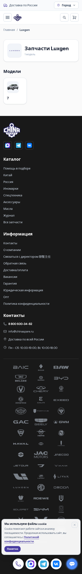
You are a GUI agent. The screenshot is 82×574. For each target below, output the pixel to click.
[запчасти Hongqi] (61, 444)
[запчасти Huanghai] (20, 455)
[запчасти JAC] (41, 455)
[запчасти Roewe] (41, 498)
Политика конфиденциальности (26, 304)
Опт (6, 297)
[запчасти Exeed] (61, 400)
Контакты (10, 243)
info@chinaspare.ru (21, 331)
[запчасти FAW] (20, 411)
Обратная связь (14, 263)
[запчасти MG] (41, 487)
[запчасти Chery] (41, 389)
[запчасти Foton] (61, 411)
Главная (9, 30)
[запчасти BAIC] (20, 367)
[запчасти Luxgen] (20, 487)
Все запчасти (12, 222)
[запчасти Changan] (20, 389)
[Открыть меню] (7, 17)
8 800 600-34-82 (20, 324)
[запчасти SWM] (41, 509)
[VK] (29, 145)
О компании (12, 250)
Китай (7, 175)
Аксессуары (11, 202)
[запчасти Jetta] (41, 465)
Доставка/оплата (15, 270)
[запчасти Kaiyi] (61, 465)
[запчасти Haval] (20, 444)
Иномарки (10, 188)
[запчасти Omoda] (61, 487)
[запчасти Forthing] (41, 411)
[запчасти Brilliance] (41, 378)
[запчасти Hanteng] (61, 433)
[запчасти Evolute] (41, 400)
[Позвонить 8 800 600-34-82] (18, 564)
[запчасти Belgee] (20, 378)
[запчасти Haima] (41, 433)
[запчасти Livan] (61, 476)
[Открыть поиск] (64, 17)
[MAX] (7, 145)
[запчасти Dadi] (61, 389)
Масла (8, 209)
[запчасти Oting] (20, 498)
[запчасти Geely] (41, 422)
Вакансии (10, 277)
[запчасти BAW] (61, 367)
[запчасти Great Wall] (61, 422)
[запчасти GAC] (20, 422)
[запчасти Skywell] (61, 498)
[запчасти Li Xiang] (20, 476)
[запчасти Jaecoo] (61, 455)
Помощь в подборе (16, 168)
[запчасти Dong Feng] (20, 400)
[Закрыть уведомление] (75, 525)
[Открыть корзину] (74, 17)
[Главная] (17, 17)
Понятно (12, 548)
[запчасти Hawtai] (41, 444)
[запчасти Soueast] (20, 509)
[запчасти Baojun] (41, 367)
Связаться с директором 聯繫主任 (27, 257)
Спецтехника (12, 195)
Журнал (9, 215)
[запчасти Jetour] (20, 465)
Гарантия (10, 283)
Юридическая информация (23, 290)
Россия (8, 182)
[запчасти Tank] (61, 509)
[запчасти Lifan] (41, 476)
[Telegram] (18, 145)
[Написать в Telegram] (43, 564)
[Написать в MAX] (31, 564)
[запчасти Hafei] (20, 433)
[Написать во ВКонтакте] (56, 564)
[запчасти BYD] (61, 378)
